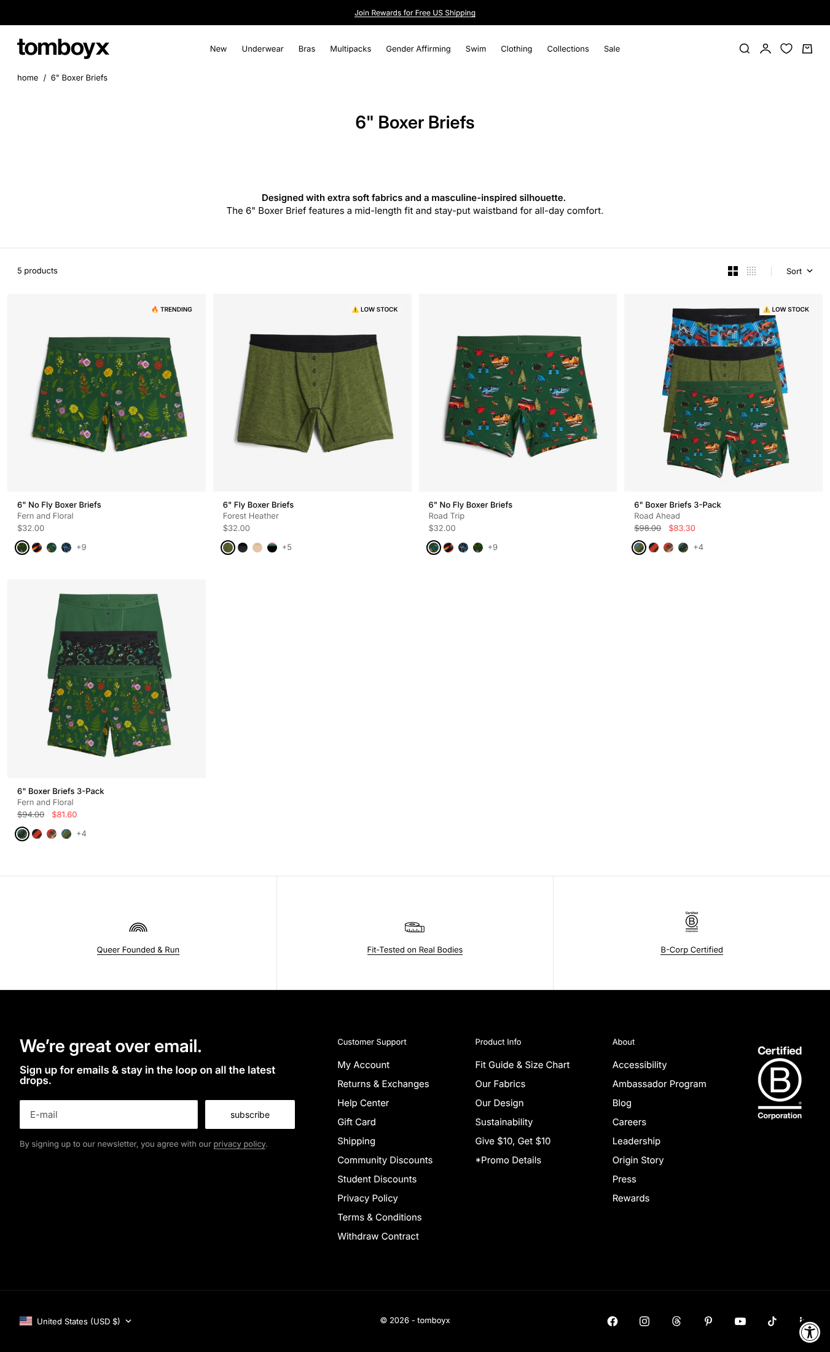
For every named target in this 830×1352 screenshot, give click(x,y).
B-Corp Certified (691, 950)
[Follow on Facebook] (612, 1321)
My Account (363, 1065)
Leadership (637, 1141)
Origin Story (638, 1160)
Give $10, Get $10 (512, 1141)
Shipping (356, 1141)
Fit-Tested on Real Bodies (415, 950)
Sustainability (504, 1122)
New (218, 48)
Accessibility (640, 1065)
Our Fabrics (500, 1084)
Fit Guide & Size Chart (522, 1065)
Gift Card (356, 1122)
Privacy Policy (367, 1198)
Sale (612, 48)
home (27, 78)
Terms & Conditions (379, 1217)
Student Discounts (377, 1179)
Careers (630, 1122)
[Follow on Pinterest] (708, 1321)
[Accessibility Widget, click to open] (810, 1332)
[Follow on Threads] (676, 1321)
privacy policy (240, 1144)
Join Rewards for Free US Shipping (415, 12)
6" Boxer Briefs (79, 78)
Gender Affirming (418, 48)
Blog (622, 1103)
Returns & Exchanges (383, 1084)
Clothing (516, 48)
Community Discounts (385, 1160)
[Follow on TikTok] (772, 1321)
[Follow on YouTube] (740, 1321)
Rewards (631, 1198)
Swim (476, 48)
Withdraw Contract (378, 1236)
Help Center (363, 1103)
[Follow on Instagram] (644, 1321)
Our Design (499, 1103)
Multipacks (350, 48)
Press (624, 1179)
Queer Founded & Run (138, 950)
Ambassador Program (660, 1084)
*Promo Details (508, 1160)
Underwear (263, 48)
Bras (307, 48)
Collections (568, 48)
